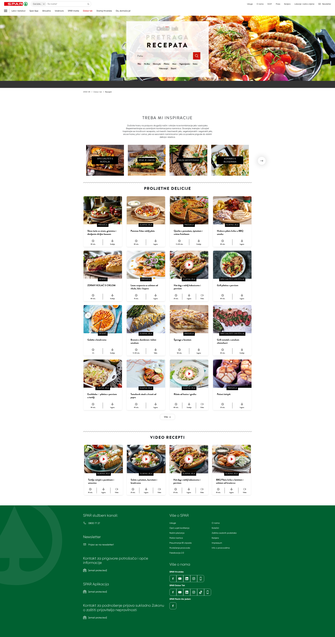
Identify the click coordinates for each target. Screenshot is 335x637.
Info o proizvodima (221, 548)
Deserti (173, 68)
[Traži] (88, 4)
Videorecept (163, 68)
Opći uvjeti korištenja (179, 528)
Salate (195, 64)
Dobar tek (88, 11)
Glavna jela (157, 64)
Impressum (217, 543)
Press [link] (278, 4)
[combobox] (39, 4)
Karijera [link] (287, 4)
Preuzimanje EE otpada (180, 543)
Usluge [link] (250, 4)
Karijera (215, 538)
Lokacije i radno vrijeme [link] (304, 4)
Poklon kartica (176, 538)
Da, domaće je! (123, 11)
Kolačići (215, 528)
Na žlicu (147, 64)
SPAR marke (73, 11)
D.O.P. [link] (269, 4)
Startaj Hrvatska (104, 11)
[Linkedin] (186, 578)
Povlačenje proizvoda (179, 548)
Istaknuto (59, 11)
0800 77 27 (94, 523)
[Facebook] (172, 578)
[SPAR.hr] (16, 4)
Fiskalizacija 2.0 (176, 553)
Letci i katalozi (19, 11)
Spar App (33, 11)
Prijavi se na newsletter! (101, 544)
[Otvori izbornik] (6, 11)
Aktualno (46, 11)
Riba (139, 64)
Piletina (166, 64)
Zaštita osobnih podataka (224, 533)
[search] (196, 56)
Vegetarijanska (184, 64)
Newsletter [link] (326, 4)
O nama (216, 523)
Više (166, 417)
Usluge (172, 523)
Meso (174, 64)
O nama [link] (260, 4)
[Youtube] (179, 578)
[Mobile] (200, 578)
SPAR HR (86, 92)
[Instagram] (193, 578)
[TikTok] (200, 592)
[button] (262, 161)
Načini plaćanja (176, 533)
